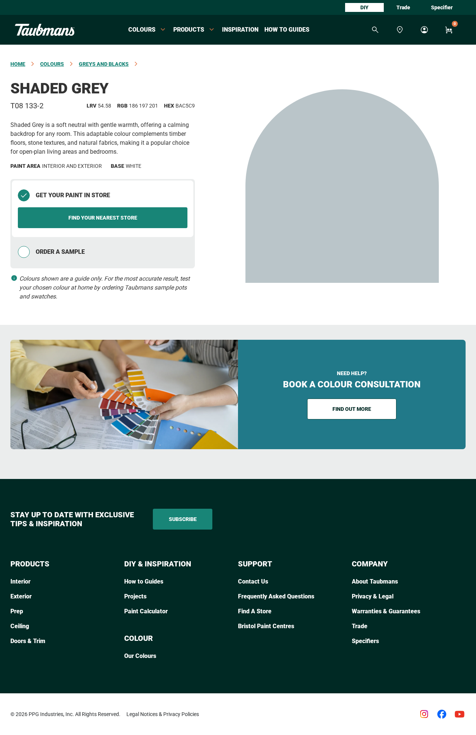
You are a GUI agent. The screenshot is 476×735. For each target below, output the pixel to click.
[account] (424, 30)
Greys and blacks (104, 64)
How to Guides (286, 29)
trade (403, 7)
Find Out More (351, 409)
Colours (52, 64)
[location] (400, 30)
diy (364, 7)
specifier (442, 7)
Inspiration (240, 29)
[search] (375, 30)
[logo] (44, 30)
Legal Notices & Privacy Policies (162, 714)
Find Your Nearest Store (102, 218)
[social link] (424, 714)
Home (17, 64)
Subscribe (183, 519)
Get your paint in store (73, 195)
